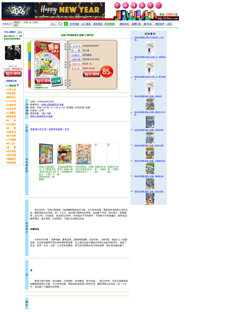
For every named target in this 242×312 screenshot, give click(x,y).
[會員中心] (142, 8)
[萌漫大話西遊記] (47, 153)
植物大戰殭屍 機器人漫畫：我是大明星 (148, 192)
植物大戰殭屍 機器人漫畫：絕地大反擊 (148, 145)
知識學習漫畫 (55, 129)
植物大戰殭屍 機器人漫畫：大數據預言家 (149, 161)
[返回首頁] (169, 25)
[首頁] (159, 8)
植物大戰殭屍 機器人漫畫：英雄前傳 (148, 96)
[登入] (53, 25)
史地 (67, 129)
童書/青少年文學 (38, 129)
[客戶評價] (60, 25)
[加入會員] (134, 8)
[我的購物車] (126, 8)
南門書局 (87, 55)
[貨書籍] (109, 25)
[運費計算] (136, 25)
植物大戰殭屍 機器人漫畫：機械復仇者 (148, 176)
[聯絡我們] (159, 25)
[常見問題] (150, 8)
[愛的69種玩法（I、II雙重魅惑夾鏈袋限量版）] (12, 52)
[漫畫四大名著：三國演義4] (101, 153)
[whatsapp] (66, 25)
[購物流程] (124, 25)
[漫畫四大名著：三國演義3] (113, 153)
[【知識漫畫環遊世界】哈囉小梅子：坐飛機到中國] (66, 153)
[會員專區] (97, 25)
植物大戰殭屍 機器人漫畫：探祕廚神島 (148, 130)
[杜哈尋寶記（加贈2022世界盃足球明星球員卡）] (84, 153)
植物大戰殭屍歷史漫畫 (52, 104)
